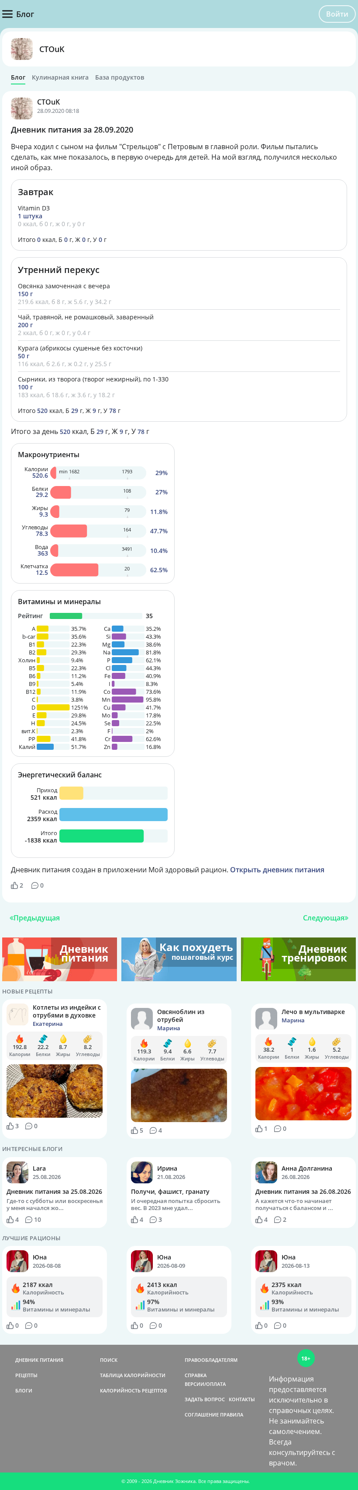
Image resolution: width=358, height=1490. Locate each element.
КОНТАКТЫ (242, 1399)
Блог (18, 77)
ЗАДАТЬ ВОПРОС (205, 1399)
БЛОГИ (23, 1390)
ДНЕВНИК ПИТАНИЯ (39, 1360)
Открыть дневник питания (277, 869)
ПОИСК (108, 1360)
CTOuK (52, 49)
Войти (337, 14)
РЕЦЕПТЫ (26, 1375)
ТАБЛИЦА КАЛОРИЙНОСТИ (132, 1375)
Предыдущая (37, 918)
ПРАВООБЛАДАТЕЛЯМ (211, 1360)
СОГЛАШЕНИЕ (202, 1414)
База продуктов (119, 77)
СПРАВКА (196, 1375)
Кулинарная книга (60, 77)
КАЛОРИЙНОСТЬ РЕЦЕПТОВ (133, 1390)
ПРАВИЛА (231, 1414)
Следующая (323, 918)
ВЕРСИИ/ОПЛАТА (205, 1384)
